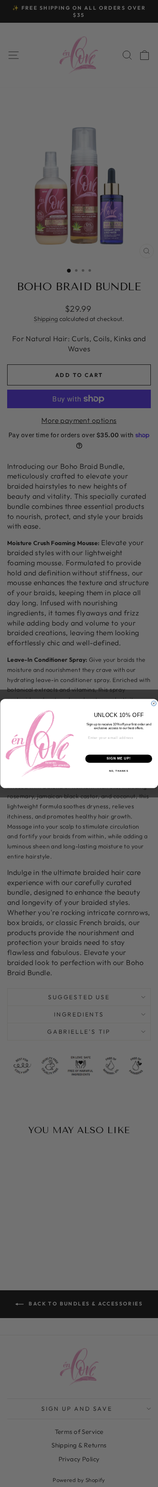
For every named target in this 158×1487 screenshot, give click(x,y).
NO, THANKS (118, 770)
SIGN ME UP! (118, 758)
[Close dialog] (153, 703)
